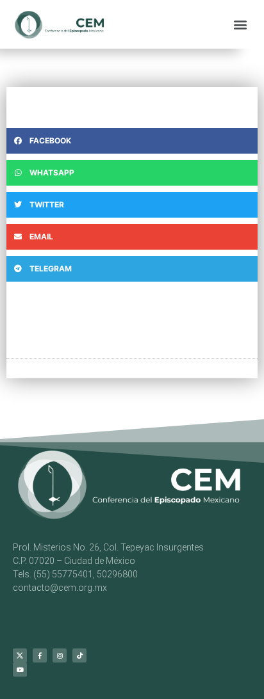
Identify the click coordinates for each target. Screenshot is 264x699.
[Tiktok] (79, 655)
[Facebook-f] (40, 655)
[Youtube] (20, 670)
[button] (240, 24)
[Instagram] (60, 655)
